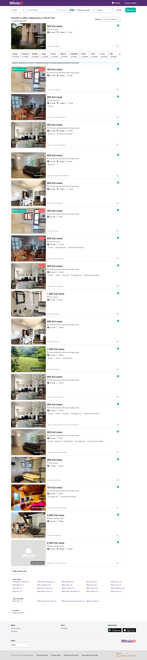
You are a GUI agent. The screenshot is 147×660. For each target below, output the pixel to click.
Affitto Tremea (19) (92, 588)
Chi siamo (14, 631)
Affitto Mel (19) (17, 588)
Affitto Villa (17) (17, 601)
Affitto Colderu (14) (92, 591)
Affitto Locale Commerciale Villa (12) (73, 601)
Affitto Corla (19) (116, 585)
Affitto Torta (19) (91, 585)
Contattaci (64, 628)
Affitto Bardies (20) (68, 582)
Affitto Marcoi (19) (18, 585)
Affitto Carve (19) (116, 582)
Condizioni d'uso (42, 655)
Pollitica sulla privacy (71, 655)
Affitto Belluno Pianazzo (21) (46, 582)
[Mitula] (17, 3)
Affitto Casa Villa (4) (92, 601)
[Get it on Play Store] (114, 630)
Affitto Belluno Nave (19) (45, 588)
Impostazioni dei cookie (90, 655)
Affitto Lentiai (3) (116, 591)
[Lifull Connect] (126, 656)
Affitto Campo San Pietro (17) (71, 591)
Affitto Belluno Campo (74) (21, 582)
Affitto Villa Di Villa (18, 613)
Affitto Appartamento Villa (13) (46, 601)
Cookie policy (56, 655)
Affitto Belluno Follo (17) (44, 591)
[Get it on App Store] (129, 630)
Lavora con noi (15, 628)
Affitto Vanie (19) (67, 585)
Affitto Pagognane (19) (118, 588)
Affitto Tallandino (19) (44, 585)
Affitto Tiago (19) (91, 582)
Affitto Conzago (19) (68, 588)
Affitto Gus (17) (17, 591)
